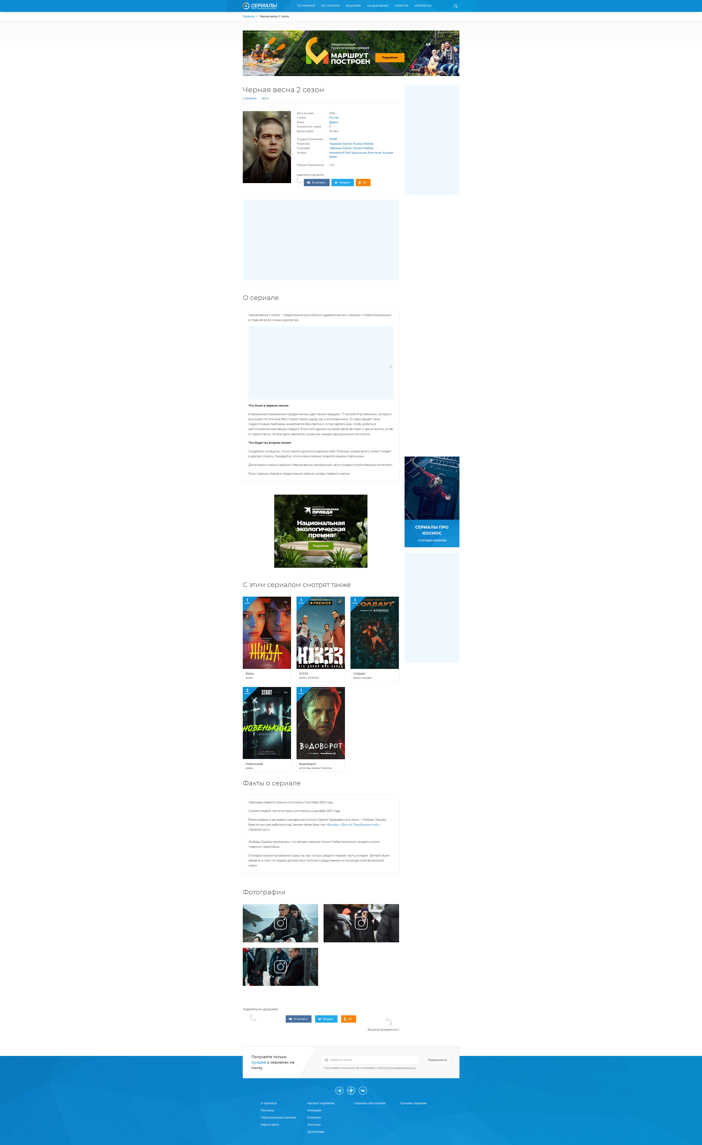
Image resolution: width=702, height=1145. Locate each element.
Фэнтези (314, 1124)
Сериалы (249, 16)
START (333, 139)
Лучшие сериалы (413, 1103)
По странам (330, 6)
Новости (401, 6)
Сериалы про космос (370, 1103)
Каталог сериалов (321, 1103)
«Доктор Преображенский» (360, 824)
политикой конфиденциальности (397, 1068)
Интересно (423, 6)
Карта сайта (270, 1124)
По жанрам (306, 6)
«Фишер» (332, 824)
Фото (265, 98)
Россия (334, 117)
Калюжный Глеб (339, 152)
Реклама (267, 1110)
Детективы (315, 1131)
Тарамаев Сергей (340, 143)
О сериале (250, 98)
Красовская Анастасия (366, 152)
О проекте (269, 1103)
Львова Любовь (363, 143)
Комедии (314, 1110)
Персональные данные (278, 1117)
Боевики (314, 1117)
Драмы (333, 122)
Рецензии (353, 6)
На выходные (377, 6)
